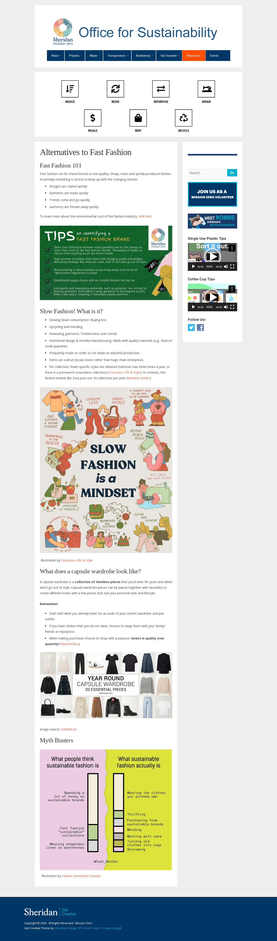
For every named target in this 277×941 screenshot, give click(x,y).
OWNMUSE (69, 729)
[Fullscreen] (232, 266)
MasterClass (70, 644)
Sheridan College (65, 928)
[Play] (193, 266)
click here (144, 216)
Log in (96, 928)
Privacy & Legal (111, 928)
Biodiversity (143, 55)
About (55, 55)
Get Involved (168, 55)
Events (214, 55)
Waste (93, 55)
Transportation (116, 55)
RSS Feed (85, 928)
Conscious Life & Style (124, 372)
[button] (212, 256)
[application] (212, 257)
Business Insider (138, 378)
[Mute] (226, 266)
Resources (193, 55)
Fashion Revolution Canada (81, 876)
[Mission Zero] (138, 31)
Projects (74, 55)
